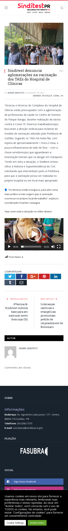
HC (62, 95)
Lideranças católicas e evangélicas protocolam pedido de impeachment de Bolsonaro (52, 315)
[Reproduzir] (9, 246)
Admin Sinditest (16, 92)
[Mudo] (53, 246)
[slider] (31, 247)
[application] (34, 234)
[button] (34, 234)
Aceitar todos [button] (37, 522)
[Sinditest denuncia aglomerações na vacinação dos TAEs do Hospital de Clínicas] (34, 44)
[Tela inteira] (59, 246)
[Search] (61, 8)
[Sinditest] (34, 7)
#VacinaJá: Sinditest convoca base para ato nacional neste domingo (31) (16, 311)
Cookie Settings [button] (15, 522)
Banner (37, 95)
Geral (56, 95)
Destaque (47, 95)
